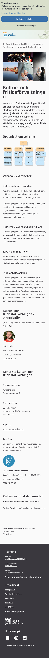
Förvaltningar (8, 47)
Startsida (6, 44)
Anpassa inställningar (26, 25)
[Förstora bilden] (24, 170)
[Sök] (38, 35)
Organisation (35, 44)
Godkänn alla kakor (24, 19)
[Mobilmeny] (44, 34)
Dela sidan (10, 532)
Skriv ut (9, 534)
